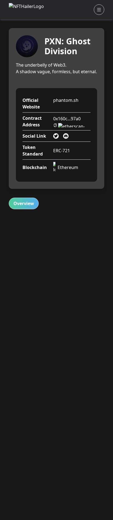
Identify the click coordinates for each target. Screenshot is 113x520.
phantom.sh (65, 100)
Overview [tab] (23, 203)
